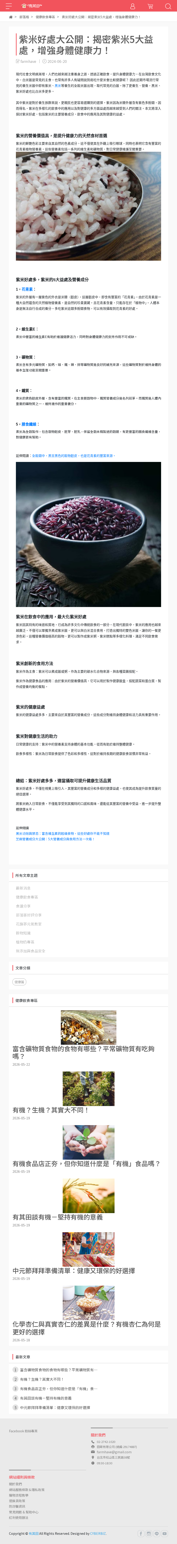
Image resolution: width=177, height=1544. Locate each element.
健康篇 (19, 981)
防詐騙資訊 (17, 1506)
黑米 (58, 86)
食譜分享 (23, 906)
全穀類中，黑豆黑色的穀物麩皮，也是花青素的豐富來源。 (74, 456)
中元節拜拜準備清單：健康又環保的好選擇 (52, 1407)
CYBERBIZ (98, 1533)
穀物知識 (23, 933)
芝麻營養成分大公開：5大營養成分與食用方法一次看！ (55, 839)
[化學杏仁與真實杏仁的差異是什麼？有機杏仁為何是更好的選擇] (88, 1303)
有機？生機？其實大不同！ (40, 1379)
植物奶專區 (25, 942)
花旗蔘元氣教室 (29, 924)
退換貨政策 (17, 1500)
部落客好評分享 (29, 915)
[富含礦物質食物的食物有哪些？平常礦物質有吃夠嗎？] (88, 1027)
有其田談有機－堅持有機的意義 (43, 1398)
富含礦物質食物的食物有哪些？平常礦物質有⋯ (56, 1369)
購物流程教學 (18, 1495)
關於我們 (15, 1484)
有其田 (33, 1533)
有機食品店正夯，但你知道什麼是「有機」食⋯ (56, 1388)
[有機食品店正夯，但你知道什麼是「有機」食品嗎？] (88, 1142)
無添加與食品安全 (30, 951)
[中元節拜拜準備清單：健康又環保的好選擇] (88, 1249)
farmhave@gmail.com (114, 1452)
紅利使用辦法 (18, 1517)
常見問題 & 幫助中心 (23, 1512)
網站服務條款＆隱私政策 (26, 1489)
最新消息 (23, 888)
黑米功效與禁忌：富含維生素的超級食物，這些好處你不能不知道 (62, 833)
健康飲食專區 (27, 897)
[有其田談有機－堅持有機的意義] (88, 1196)
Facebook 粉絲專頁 (23, 1431)
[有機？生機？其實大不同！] (88, 1088)
